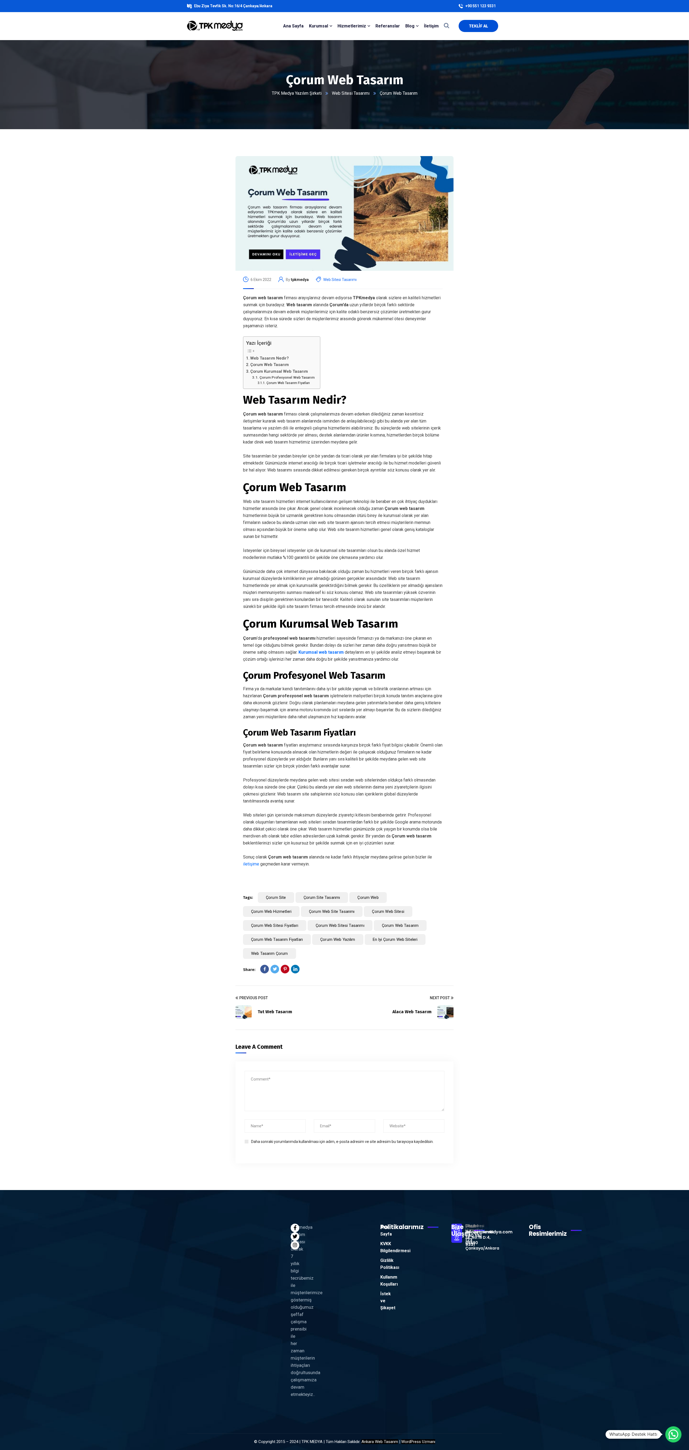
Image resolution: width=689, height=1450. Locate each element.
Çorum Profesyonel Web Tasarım (287, 377)
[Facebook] (264, 969)
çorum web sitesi (388, 911)
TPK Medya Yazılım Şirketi (297, 93)
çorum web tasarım (400, 925)
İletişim (431, 26)
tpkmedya (300, 279)
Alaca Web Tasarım (411, 1011)
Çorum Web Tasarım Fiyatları (288, 383)
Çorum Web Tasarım (269, 364)
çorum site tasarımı (322, 897)
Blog (409, 26)
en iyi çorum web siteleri (395, 939)
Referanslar (387, 26)
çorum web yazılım (337, 939)
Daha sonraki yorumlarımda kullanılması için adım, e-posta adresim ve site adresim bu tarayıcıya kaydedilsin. (342, 1141)
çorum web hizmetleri (271, 911)
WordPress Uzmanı (418, 1441)
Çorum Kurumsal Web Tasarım (279, 371)
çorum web (367, 897)
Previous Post (253, 998)
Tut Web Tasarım (275, 1011)
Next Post (440, 998)
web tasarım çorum (269, 953)
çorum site (276, 897)
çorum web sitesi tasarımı (340, 925)
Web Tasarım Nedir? (269, 358)
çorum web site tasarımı (331, 911)
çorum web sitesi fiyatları (274, 925)
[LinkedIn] (295, 969)
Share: (249, 969)
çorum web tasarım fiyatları (277, 939)
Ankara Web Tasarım (379, 1441)
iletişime (251, 864)
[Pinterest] (285, 969)
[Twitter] (274, 969)
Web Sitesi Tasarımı (351, 93)
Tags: (248, 897)
